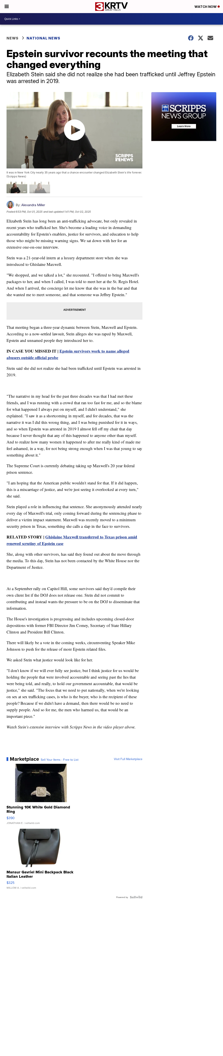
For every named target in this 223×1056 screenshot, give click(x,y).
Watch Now (206, 7)
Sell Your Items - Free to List (59, 759)
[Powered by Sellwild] (136, 897)
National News (43, 38)
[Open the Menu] (6, 6)
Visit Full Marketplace (128, 759)
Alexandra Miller (33, 205)
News (13, 38)
